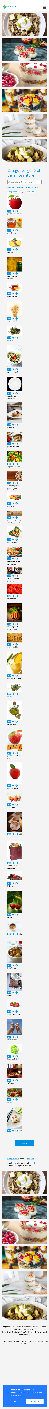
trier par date (32, 187)
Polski (32, 1332)
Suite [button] (20, 1396)
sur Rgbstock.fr (29, 1329)
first (9, 191)
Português (41, 1332)
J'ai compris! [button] (35, 1401)
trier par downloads (15, 187)
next (28, 191)
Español (24, 1332)
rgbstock (12, 7)
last (32, 191)
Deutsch (15, 1332)
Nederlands (24, 1334)
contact (20, 1327)
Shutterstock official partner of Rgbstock (15, 1341)
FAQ (13, 1327)
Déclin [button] (16, 1401)
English (6, 1332)
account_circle (16, 211)
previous (15, 191)
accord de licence (31, 1327)
